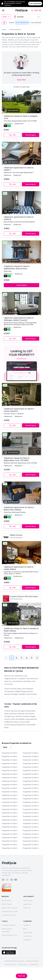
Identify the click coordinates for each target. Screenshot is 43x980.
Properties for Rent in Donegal (32, 763)
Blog (25, 929)
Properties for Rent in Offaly (11, 834)
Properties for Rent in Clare (11, 760)
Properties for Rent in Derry (11, 763)
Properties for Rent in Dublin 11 (32, 788)
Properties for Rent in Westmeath (11, 845)
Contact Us (27, 936)
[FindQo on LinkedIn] (11, 880)
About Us (26, 925)
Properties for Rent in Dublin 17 (32, 799)
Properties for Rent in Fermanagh (32, 809)
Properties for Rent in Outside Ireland (32, 848)
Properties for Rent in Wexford (32, 845)
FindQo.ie (21, 10)
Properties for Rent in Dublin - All (32, 767)
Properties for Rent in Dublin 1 (11, 770)
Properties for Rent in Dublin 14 (11, 795)
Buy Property (6, 900)
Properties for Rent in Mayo (32, 827)
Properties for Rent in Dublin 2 (32, 770)
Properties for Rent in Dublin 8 (11, 785)
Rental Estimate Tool (9, 935)
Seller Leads (28, 900)
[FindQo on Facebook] (3, 880)
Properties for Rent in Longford (32, 823)
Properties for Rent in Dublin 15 (32, 795)
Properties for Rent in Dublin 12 (11, 792)
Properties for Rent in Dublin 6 (32, 778)
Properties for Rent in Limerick (11, 823)
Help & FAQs (28, 932)
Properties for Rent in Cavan (32, 756)
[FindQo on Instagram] (7, 880)
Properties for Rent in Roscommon (32, 834)
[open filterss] (4, 22)
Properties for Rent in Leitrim (32, 820)
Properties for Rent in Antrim (11, 753)
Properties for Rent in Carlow (11, 756)
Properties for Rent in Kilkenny (32, 816)
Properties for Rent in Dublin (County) (11, 809)
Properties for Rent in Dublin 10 (11, 788)
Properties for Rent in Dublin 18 (11, 802)
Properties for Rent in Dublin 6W (11, 781)
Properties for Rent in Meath (11, 830)
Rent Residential (22, 23)
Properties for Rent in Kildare (11, 816)
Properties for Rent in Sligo (11, 838)
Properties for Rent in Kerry (32, 813)
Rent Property (7, 904)
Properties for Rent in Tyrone (11, 841)
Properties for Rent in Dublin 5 (11, 778)
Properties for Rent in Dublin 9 (32, 785)
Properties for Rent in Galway (11, 813)
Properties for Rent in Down (11, 767)
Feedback (27, 940)
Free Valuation (35, 3)
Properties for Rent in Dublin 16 (11, 799)
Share (11, 23)
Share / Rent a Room (9, 908)
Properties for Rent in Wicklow (11, 848)
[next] (37, 658)
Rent (5, 17)
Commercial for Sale (10, 911)
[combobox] (26, 16)
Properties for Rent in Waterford (32, 841)
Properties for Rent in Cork (32, 760)
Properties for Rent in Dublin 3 (11, 774)
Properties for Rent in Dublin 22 (11, 806)
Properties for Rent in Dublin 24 (32, 806)
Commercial (36, 23)
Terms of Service (10, 964)
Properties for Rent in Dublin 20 (32, 802)
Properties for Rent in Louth (11, 827)
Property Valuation (9, 925)
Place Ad (21, 976)
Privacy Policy (22, 964)
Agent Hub (27, 904)
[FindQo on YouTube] (15, 880)
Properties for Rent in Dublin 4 (32, 774)
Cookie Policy (33, 964)
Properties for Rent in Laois (11, 820)
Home (4, 29)
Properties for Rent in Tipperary (32, 838)
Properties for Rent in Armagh (32, 753)
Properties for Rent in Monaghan (32, 830)
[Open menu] (3, 10)
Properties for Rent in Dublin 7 (32, 781)
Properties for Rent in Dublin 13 (32, 792)
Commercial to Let (9, 915)
